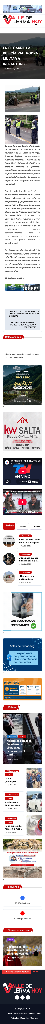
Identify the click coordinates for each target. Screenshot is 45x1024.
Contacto (34, 1018)
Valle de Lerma (12, 771)
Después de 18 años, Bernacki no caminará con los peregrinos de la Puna (18, 953)
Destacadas (26, 536)
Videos (22, 737)
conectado (29, 354)
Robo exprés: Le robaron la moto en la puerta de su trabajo (13, 830)
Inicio (10, 1013)
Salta (11, 939)
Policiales (12, 737)
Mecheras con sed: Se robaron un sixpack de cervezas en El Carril (19, 747)
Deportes (24, 1018)
